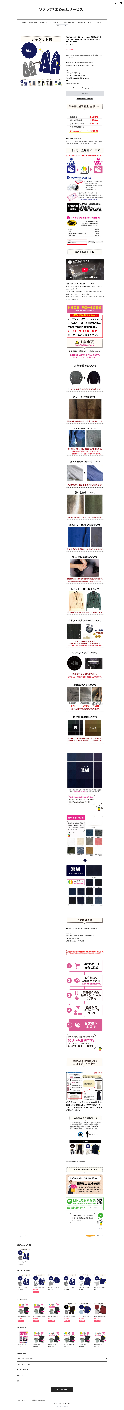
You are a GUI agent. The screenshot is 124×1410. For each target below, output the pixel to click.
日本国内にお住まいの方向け (85, 99)
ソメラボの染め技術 (68, 22)
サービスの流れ (54, 22)
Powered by (60, 1406)
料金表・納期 (33, 22)
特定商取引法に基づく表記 (38, 1400)
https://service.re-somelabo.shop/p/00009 (80, 65)
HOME (24, 22)
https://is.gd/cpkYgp (72, 83)
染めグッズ (20, 1375)
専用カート (20, 1381)
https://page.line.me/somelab (75, 1161)
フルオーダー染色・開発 (23, 1364)
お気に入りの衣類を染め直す (25, 1358)
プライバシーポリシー (23, 1400)
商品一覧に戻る (62, 1390)
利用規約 (99, 22)
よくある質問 (81, 22)
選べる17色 (43, 22)
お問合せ (91, 22)
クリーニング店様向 (22, 1370)
